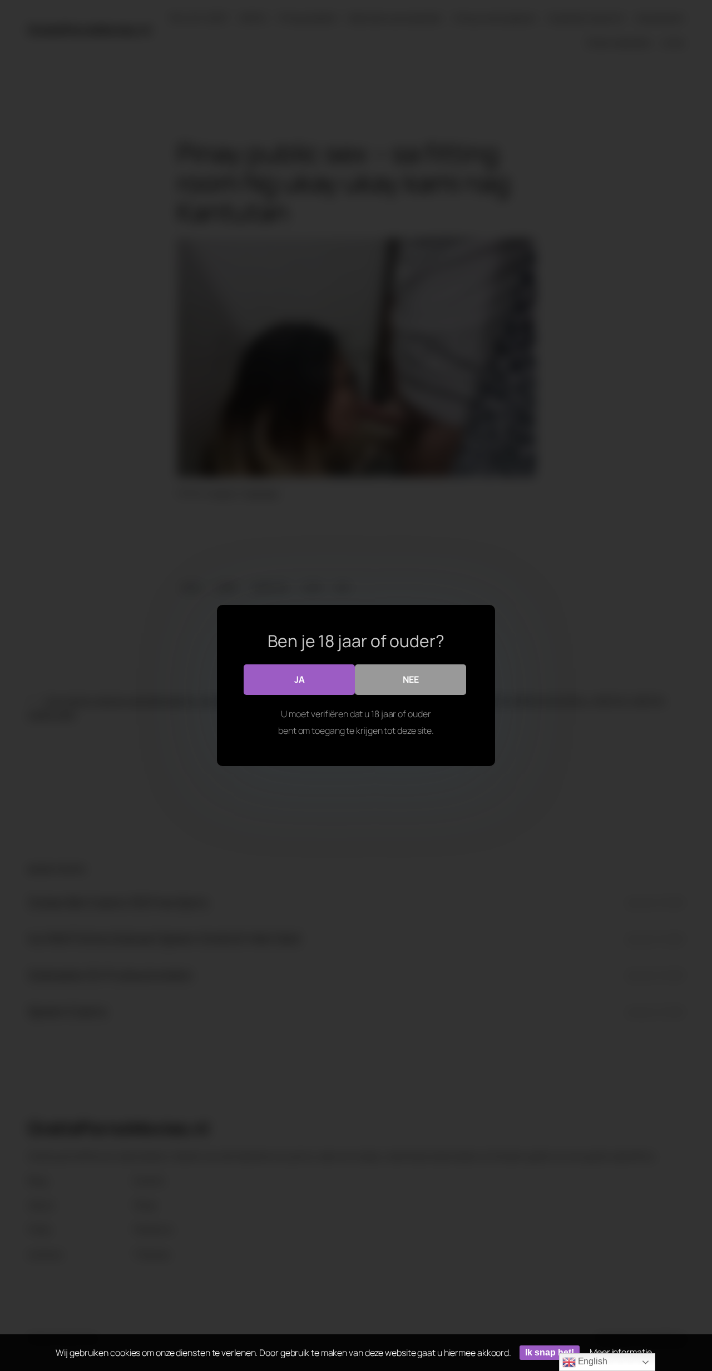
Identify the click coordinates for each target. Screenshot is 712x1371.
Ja (299, 679)
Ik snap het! (549, 1352)
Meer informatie (621, 1352)
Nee (411, 679)
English (591, 1361)
